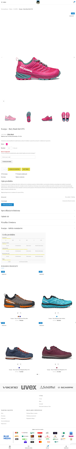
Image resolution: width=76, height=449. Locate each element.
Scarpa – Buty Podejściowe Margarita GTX (57, 369)
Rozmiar (3, 148)
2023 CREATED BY (38, 429)
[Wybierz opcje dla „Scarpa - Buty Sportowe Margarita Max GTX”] (18, 364)
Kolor (2, 144)
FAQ (2, 413)
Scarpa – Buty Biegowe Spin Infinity (57, 318)
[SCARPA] (65, 387)
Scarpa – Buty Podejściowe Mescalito (19, 318)
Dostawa (3, 415)
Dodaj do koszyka (14, 169)
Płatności (3, 418)
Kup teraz (25, 169)
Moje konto (3, 423)
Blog (40, 401)
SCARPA (16, 9)
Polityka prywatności (31, 415)
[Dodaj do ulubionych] (20, 313)
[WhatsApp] (9, 396)
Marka (10, 9)
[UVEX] (29, 387)
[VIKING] (10, 387)
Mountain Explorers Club (45, 406)
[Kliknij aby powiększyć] (3, 101)
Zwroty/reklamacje (5, 421)
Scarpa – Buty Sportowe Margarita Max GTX (19, 369)
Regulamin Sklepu (30, 418)
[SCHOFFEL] (47, 387)
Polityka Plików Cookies (31, 413)
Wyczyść (15, 148)
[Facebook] (6, 396)
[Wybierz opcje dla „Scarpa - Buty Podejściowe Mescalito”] (18, 313)
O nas (40, 398)
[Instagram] (2, 396)
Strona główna (4, 9)
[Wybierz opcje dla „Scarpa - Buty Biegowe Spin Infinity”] (55, 313)
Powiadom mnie (7, 161)
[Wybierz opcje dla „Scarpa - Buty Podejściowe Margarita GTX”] (55, 364)
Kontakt (41, 404)
